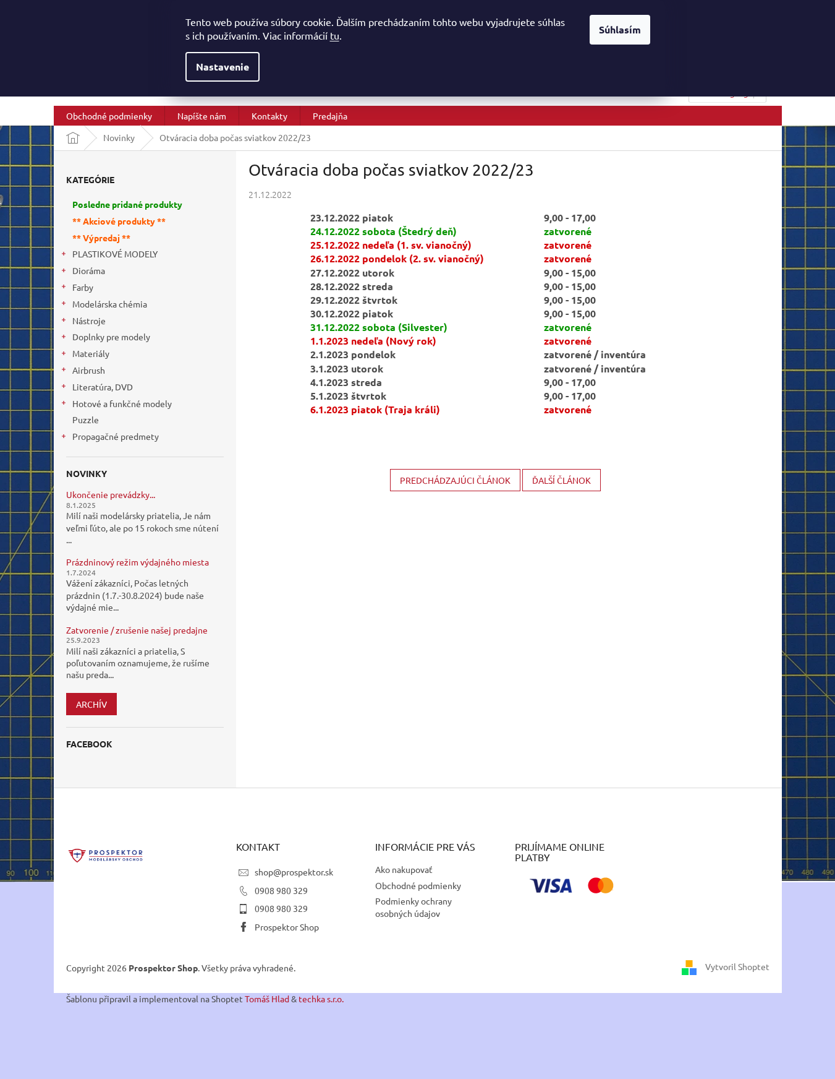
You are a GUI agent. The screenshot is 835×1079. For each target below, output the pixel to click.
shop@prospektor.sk (294, 871)
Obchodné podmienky (418, 885)
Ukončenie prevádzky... (110, 494)
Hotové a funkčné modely (122, 403)
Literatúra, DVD (102, 386)
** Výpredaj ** (101, 237)
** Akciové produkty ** (119, 220)
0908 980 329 (281, 890)
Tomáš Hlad (267, 998)
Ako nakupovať (404, 869)
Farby (82, 287)
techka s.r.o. (321, 998)
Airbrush (88, 370)
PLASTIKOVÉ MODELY (115, 253)
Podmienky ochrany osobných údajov (413, 906)
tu (334, 35)
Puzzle (85, 419)
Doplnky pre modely (111, 336)
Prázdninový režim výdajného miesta (137, 562)
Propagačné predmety (115, 436)
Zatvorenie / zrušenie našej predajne (137, 630)
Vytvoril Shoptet (737, 966)
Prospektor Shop (287, 926)
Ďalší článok (561, 480)
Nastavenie (222, 66)
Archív (91, 704)
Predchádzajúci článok (455, 480)
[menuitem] (109, 116)
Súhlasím (620, 29)
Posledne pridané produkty (127, 204)
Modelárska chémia (109, 303)
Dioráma (88, 270)
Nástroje (89, 320)
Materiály (90, 353)
